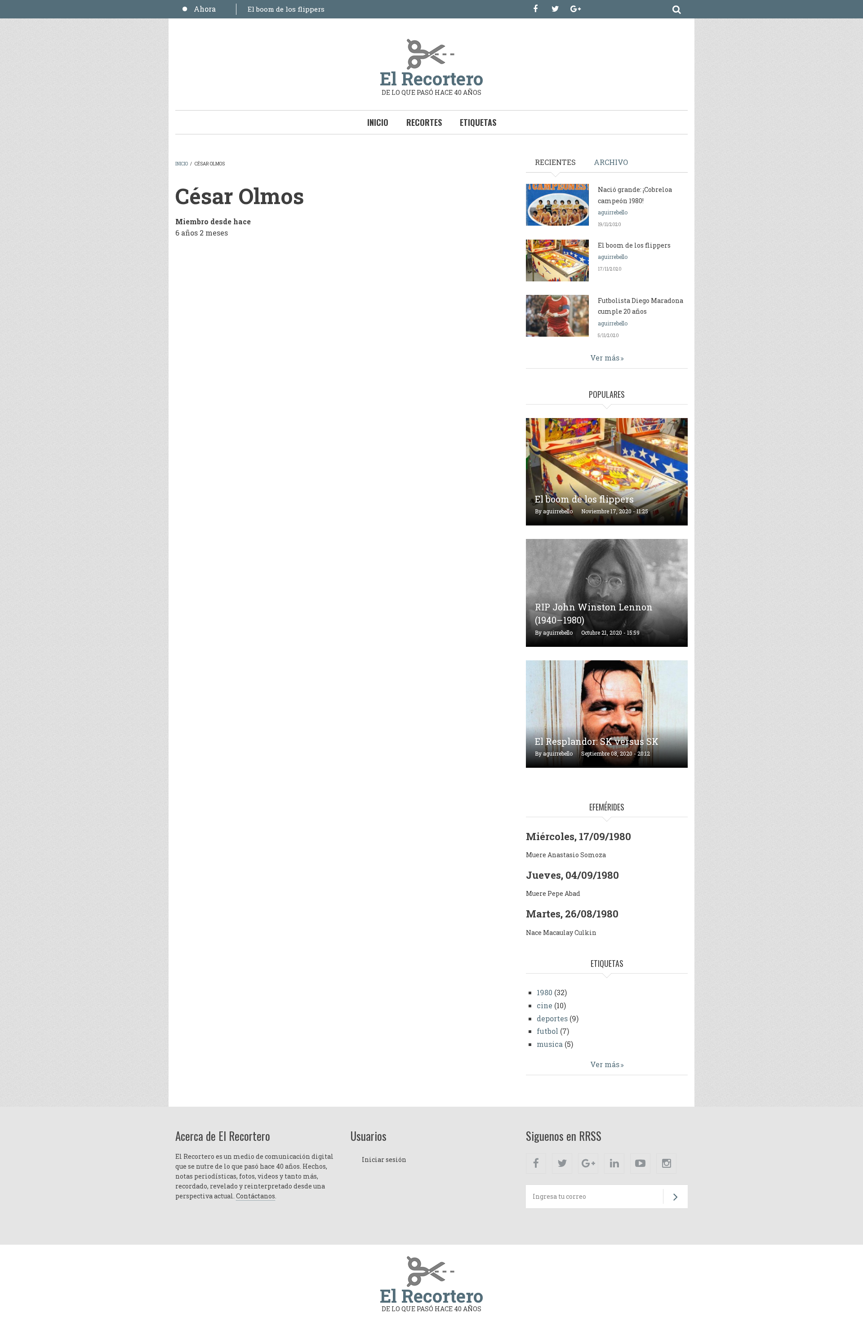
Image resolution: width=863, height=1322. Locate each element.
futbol (547, 1031)
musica (550, 1044)
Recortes (424, 122)
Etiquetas (478, 122)
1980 (544, 992)
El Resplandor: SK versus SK (596, 741)
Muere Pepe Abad (553, 893)
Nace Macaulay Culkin (561, 932)
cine (544, 1005)
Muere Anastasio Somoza (566, 854)
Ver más (604, 357)
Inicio (377, 122)
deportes (552, 1018)
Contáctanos (255, 1196)
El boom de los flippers (286, 8)
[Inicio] (431, 53)
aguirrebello (612, 212)
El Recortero (431, 78)
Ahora (205, 8)
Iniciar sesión (384, 1159)
